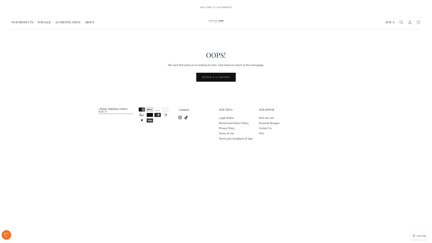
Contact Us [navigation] (265, 128)
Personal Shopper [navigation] (269, 123)
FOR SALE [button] (44, 22)
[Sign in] (410, 22)
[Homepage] (216, 22)
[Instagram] (180, 117)
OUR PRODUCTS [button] (22, 22)
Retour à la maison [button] (216, 77)
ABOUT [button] (89, 22)
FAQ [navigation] (261, 133)
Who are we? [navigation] (266, 118)
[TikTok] (186, 117)
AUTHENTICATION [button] (67, 22)
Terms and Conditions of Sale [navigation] (236, 138)
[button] (390, 23)
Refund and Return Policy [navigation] (234, 123)
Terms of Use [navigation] (226, 133)
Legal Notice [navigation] (226, 118)
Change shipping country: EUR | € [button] (113, 110)
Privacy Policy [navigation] (227, 128)
